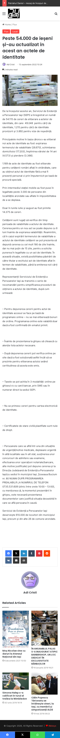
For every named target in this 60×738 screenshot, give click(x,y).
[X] (16, 553)
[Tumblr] (31, 553)
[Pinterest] (39, 553)
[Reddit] (47, 553)
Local (15, 31)
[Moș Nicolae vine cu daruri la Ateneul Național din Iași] (15, 629)
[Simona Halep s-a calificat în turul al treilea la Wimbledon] (15, 681)
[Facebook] (8, 553)
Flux (15, 24)
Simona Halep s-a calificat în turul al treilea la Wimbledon (14, 695)
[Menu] (4, 14)
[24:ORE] (14, 13)
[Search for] (56, 14)
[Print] (24, 560)
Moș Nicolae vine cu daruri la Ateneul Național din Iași (13, 653)
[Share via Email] (16, 560)
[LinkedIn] (24, 553)
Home (7, 24)
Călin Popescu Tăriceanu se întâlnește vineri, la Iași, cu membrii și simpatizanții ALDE (42, 703)
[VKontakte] (8, 560)
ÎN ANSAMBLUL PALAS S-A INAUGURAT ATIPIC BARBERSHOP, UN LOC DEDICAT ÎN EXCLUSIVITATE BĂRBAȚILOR (44, 656)
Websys (52, 725)
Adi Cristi (11, 64)
